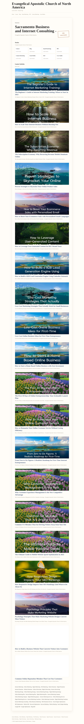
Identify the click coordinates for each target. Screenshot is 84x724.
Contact (16, 14)
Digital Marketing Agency (33, 696)
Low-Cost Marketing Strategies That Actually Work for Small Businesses (41, 306)
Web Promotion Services (47, 701)
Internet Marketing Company (53, 694)
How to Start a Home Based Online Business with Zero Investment (39, 366)
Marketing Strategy (19, 691)
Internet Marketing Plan (31, 694)
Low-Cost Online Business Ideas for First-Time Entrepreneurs (38, 336)
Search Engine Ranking (63, 704)
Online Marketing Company (21, 696)
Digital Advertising (46, 689)
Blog (20, 14)
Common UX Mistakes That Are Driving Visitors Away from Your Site (40, 525)
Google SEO (17, 706)
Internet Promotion (19, 689)
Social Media (42, 14)
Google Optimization (25, 706)
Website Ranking (53, 704)
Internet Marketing (19, 686)
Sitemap (33, 721)
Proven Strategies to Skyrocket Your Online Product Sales (36, 186)
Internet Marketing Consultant (34, 699)
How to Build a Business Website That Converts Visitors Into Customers (41, 649)
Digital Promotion (61, 686)
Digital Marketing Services (21, 699)
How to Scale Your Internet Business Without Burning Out (36, 124)
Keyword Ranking (45, 704)
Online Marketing (28, 686)
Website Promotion (28, 689)
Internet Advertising (55, 689)
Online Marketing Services (59, 696)
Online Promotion (52, 686)
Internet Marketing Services (46, 696)
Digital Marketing (36, 686)
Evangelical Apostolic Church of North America (41, 5)
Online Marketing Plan (20, 694)
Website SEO (26, 704)
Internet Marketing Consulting (21, 701)
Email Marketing (25, 14)
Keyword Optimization (35, 704)
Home (13, 14)
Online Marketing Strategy (30, 691)
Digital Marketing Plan (42, 694)
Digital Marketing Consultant (61, 699)
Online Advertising (37, 689)
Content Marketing (35, 14)
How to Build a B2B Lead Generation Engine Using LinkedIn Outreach (41, 276)
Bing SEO (33, 706)
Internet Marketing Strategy (43, 691)
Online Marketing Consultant (47, 699)
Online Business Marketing (35, 701)
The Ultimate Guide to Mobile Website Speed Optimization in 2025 (39, 555)
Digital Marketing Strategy (55, 691)
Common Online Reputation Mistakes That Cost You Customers (38, 679)
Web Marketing (44, 686)
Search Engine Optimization (59, 701)
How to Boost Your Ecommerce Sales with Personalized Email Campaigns (42, 216)
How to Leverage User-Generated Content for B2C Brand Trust (38, 246)
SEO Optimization (19, 704)
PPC (30, 14)
